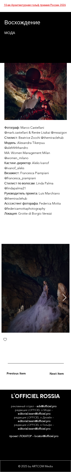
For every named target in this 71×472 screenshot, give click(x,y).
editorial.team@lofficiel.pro (34, 413)
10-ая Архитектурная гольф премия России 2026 (35, 5)
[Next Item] (64, 297)
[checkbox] (5, 339)
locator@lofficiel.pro (46, 436)
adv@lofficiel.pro (47, 406)
